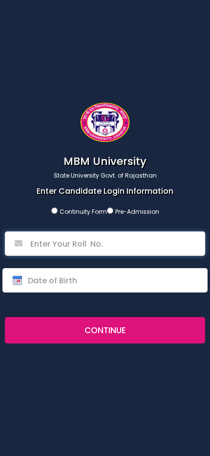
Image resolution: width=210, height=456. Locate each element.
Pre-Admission (137, 211)
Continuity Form (83, 211)
